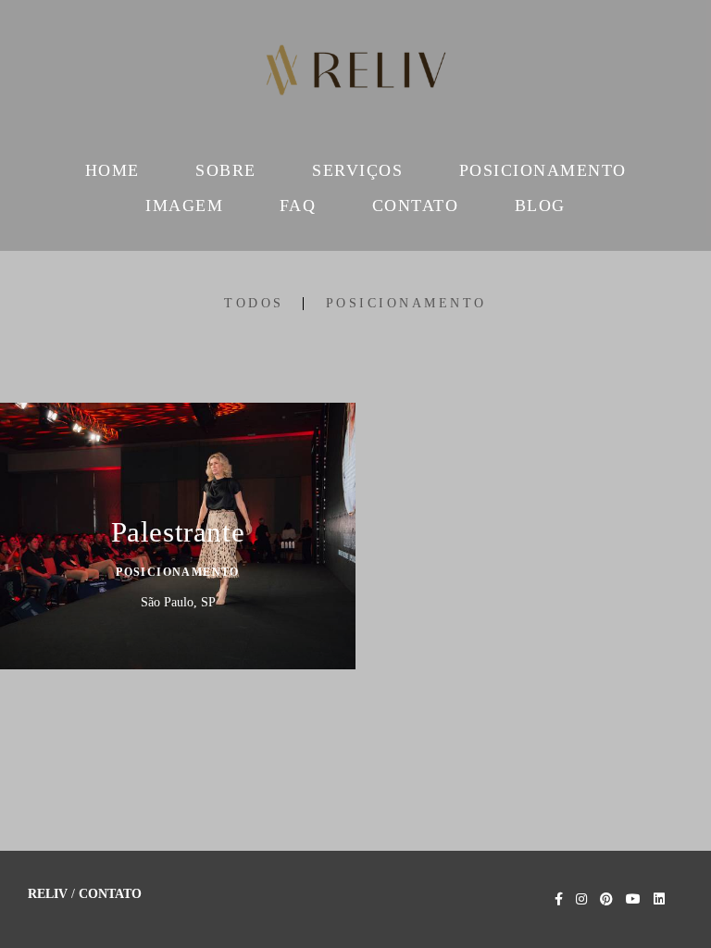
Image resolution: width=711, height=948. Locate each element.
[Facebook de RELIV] (559, 899)
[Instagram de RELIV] (581, 899)
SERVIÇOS (357, 170)
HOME (112, 170)
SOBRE (225, 170)
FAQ (298, 205)
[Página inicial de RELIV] (355, 74)
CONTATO (415, 205)
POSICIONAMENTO (543, 170)
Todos (254, 303)
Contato (110, 894)
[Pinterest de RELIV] (606, 899)
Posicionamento (406, 303)
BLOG (540, 205)
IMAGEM (184, 205)
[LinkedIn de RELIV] (659, 899)
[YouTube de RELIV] (633, 899)
